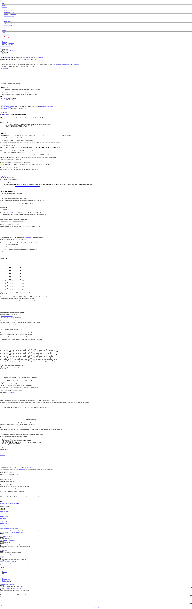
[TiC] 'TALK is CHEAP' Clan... (5, 456)
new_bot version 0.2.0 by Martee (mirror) (9, 561)
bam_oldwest (5, 550)
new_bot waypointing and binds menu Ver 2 (10, 564)
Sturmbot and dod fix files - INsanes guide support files (11, 544)
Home (3, 3)
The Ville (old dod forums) (4, 521)
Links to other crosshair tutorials (6, 107)
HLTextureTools (4, 114)
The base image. (3, 99)
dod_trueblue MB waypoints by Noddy (9, 540)
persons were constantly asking (20, 469)
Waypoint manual (5, 577)
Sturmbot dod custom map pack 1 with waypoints (10, 596)
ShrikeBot (4, 28)
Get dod (3, 570)
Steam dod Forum (3, 518)
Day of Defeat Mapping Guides (9, 16)
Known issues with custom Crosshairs (7, 106)
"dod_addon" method (12, 212)
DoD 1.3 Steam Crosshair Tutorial (5, 46)
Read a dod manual (5, 576)
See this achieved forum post (27, 237)
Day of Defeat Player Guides (9, 12)
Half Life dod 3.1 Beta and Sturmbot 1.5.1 (9, 592)
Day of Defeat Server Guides (9, 10)
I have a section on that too (30, 66)
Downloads (4, 5)
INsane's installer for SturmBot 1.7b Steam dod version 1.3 (12, 588)
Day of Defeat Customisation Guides (10, 14)
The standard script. (4, 104)
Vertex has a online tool (8, 57)
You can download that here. (11, 392)
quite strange (11, 465)
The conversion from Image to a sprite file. (7, 100)
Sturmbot (3, 19)
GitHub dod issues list (3, 514)
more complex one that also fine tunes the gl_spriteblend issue (69, 64)
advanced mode (40, 57)
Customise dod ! (5, 580)
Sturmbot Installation (7, 21)
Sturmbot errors (4, 578)
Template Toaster (101, 607)
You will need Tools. (4, 98)
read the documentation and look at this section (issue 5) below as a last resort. (27, 186)
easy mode (27, 57)
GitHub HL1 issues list (4, 516)
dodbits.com (94, 607)
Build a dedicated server (6, 579)
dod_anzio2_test (5, 557)
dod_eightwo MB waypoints (7, 536)
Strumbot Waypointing (8, 25)
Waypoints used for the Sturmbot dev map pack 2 (10, 528)
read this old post (30, 467)
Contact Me (4, 34)
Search (3, 32)
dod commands (4, 581)
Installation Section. (4, 101)
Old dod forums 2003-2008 (4, 523)
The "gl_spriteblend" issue (34, 62)
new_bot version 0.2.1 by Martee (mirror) (9, 554)
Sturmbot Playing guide (8, 23)
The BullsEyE (2, 455)
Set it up (3, 571)
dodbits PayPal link (4, 511)
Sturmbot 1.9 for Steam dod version (8, 584)
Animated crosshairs (4, 108)
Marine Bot (4, 30)
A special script (3, 105)
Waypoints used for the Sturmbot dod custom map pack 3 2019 (13, 532)
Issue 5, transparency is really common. (46, 106)
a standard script (54, 64)
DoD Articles (4, 7)
